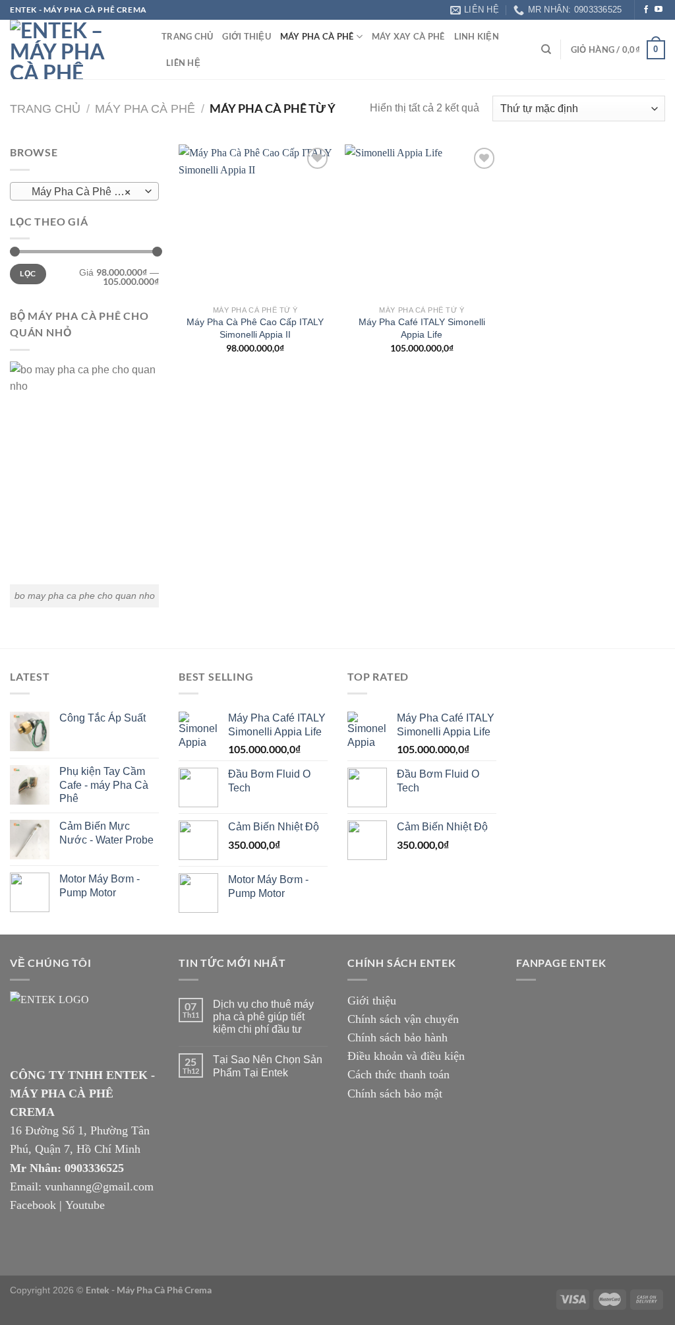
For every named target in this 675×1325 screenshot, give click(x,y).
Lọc (28, 273)
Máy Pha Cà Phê (317, 36)
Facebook (33, 1205)
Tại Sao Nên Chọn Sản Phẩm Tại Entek (267, 1066)
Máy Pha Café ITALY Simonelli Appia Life (422, 328)
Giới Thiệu (246, 36)
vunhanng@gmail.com (99, 1186)
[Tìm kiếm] (546, 49)
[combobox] (84, 191)
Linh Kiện (476, 36)
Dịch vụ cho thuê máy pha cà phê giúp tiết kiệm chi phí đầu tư (263, 1017)
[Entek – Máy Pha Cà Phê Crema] (76, 49)
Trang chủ (45, 108)
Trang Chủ (187, 36)
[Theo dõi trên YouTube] (658, 10)
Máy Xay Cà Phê (408, 36)
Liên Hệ (183, 62)
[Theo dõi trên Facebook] (646, 10)
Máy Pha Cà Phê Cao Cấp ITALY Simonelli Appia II (255, 328)
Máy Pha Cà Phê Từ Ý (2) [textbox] (84, 192)
